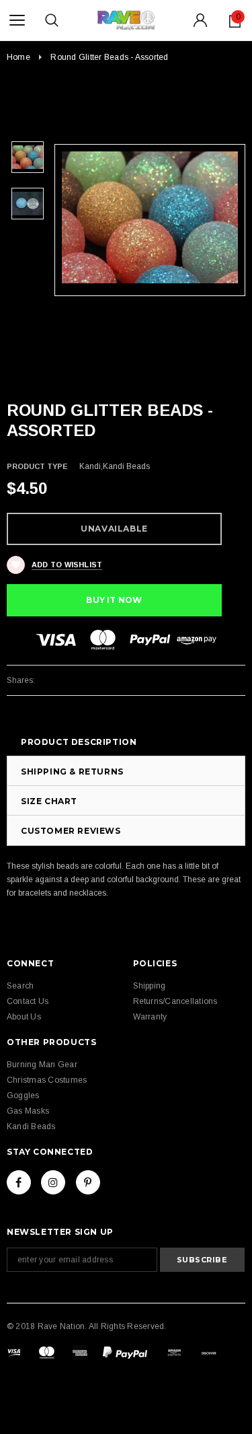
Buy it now (114, 600)
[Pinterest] (88, 1182)
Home (18, 57)
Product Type (37, 466)
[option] (150, 217)
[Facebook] (19, 1182)
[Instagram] (53, 1182)
